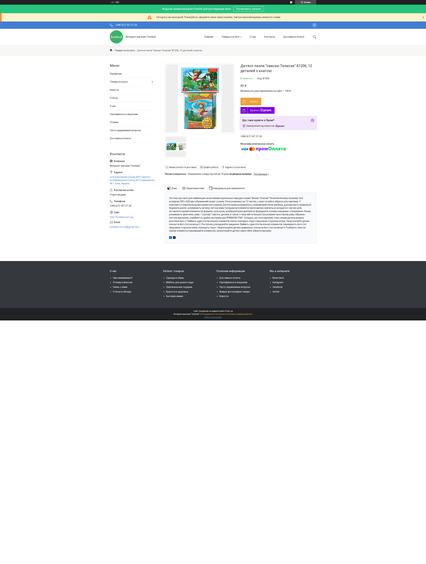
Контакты (269, 36)
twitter (276, 291)
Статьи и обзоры (122, 291)
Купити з (255, 110)
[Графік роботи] (314, 25)
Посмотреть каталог (248, 8)
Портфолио (116, 73)
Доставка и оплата (293, 36)
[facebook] (170, 238)
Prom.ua (229, 311)
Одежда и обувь (175, 278)
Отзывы (114, 122)
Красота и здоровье (177, 291)
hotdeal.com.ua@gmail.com (124, 227)
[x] (174, 238)
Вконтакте (278, 278)
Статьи (114, 98)
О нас (253, 36)
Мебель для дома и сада (179, 282)
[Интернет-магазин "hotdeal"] (116, 36)
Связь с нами (120, 287)
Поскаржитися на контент (213, 314)
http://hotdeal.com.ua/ (122, 217)
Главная (208, 36)
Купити (254, 101)
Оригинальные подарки (179, 287)
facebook (278, 287)
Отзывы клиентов (122, 282)
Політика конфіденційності (239, 314)
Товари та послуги (124, 50)
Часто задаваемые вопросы (125, 130)
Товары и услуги (230, 36)
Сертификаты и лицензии (124, 114)
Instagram (278, 282)
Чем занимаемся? (123, 278)
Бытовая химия (174, 296)
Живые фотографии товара (234, 291)
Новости (114, 90)
